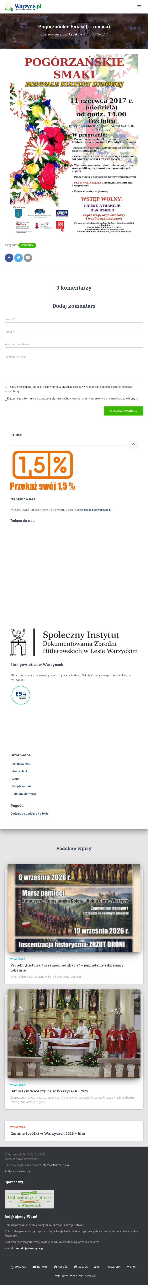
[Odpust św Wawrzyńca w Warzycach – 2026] (74, 1033)
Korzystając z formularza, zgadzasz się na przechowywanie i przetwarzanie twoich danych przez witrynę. (72, 398)
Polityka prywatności (17, 1171)
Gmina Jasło (20, 771)
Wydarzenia (27, 245)
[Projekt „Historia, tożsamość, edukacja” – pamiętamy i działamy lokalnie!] (74, 907)
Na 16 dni (43, 813)
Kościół (63, 1267)
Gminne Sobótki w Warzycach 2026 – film (47, 1133)
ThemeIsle (89, 1275)
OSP (98, 1267)
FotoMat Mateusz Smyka (53, 1165)
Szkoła (83, 1267)
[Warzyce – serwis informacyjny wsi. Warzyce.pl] (24, 7)
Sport (134, 1267)
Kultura (115, 1267)
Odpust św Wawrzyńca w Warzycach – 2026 (49, 1091)
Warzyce (20, 1267)
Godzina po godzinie (23, 813)
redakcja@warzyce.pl (97, 509)
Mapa (15, 778)
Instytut (42, 1267)
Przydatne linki (21, 786)
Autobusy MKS (21, 763)
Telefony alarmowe (24, 793)
